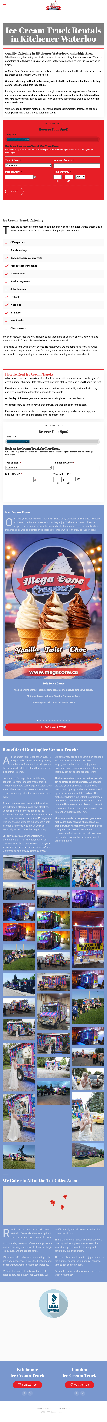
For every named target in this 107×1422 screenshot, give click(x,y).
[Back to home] (53, 5)
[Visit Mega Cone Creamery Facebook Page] (24, 1393)
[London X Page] (82, 1393)
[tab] (37, 720)
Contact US (29, 1385)
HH (57, 181)
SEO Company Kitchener (57, 1412)
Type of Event (13, 160)
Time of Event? (62, 171)
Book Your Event (55, 727)
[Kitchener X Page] (30, 1393)
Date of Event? (13, 171)
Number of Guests (64, 160)
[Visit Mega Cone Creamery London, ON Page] (76, 1393)
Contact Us (81, 1385)
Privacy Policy (44, 1408)
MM (68, 181)
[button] (3, 5)
